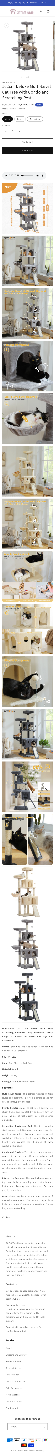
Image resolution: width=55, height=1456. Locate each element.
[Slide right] (34, 77)
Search (9, 1348)
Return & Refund (14, 1361)
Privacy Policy (12, 1374)
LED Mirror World (14, 1401)
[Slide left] (21, 77)
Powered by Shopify (36, 1451)
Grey (7, 119)
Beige (20, 119)
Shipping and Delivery (16, 1354)
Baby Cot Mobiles (14, 1388)
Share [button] (8, 1217)
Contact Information (15, 1381)
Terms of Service (13, 1368)
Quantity (6, 125)
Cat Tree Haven (22, 1451)
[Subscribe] (44, 1426)
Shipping (5, 109)
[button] (6, 11)
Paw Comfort (12, 1408)
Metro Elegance (13, 1394)
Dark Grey (35, 119)
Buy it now (27, 150)
